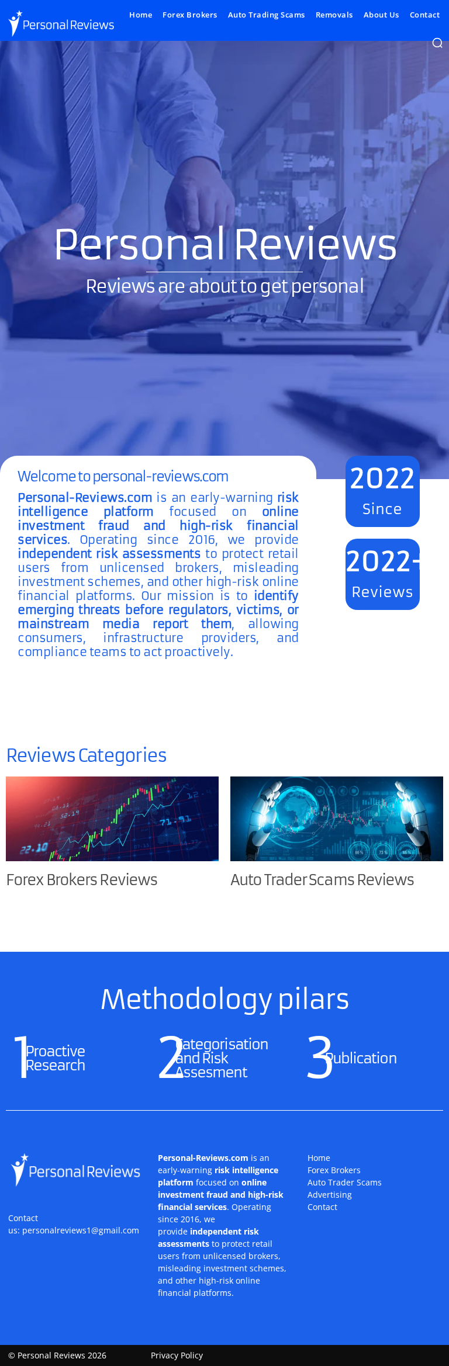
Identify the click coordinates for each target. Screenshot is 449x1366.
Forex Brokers (334, 1170)
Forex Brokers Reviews (81, 880)
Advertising (330, 1194)
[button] (437, 42)
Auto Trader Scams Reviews (322, 880)
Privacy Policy (177, 1355)
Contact (322, 1206)
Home (319, 1157)
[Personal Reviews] (60, 23)
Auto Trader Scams (345, 1182)
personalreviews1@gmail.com (80, 1230)
